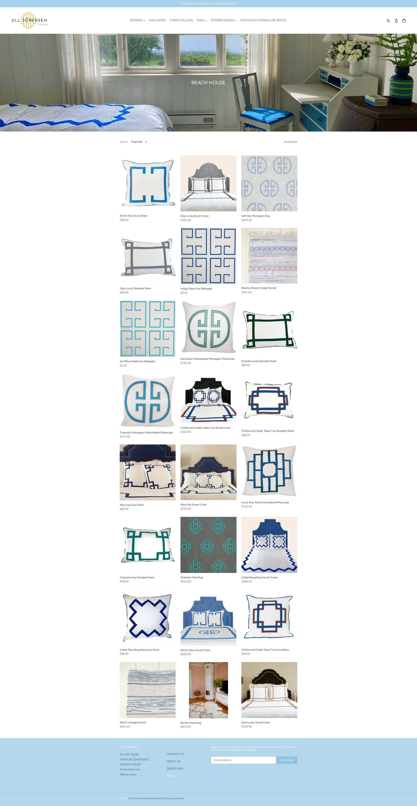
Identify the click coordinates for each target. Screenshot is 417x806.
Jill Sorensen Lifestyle (139, 798)
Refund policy (128, 774)
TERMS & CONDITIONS (134, 759)
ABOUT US (173, 761)
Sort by (124, 142)
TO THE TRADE (129, 754)
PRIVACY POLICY (130, 764)
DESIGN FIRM (175, 768)
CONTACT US (175, 754)
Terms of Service (130, 769)
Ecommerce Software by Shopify (167, 798)
